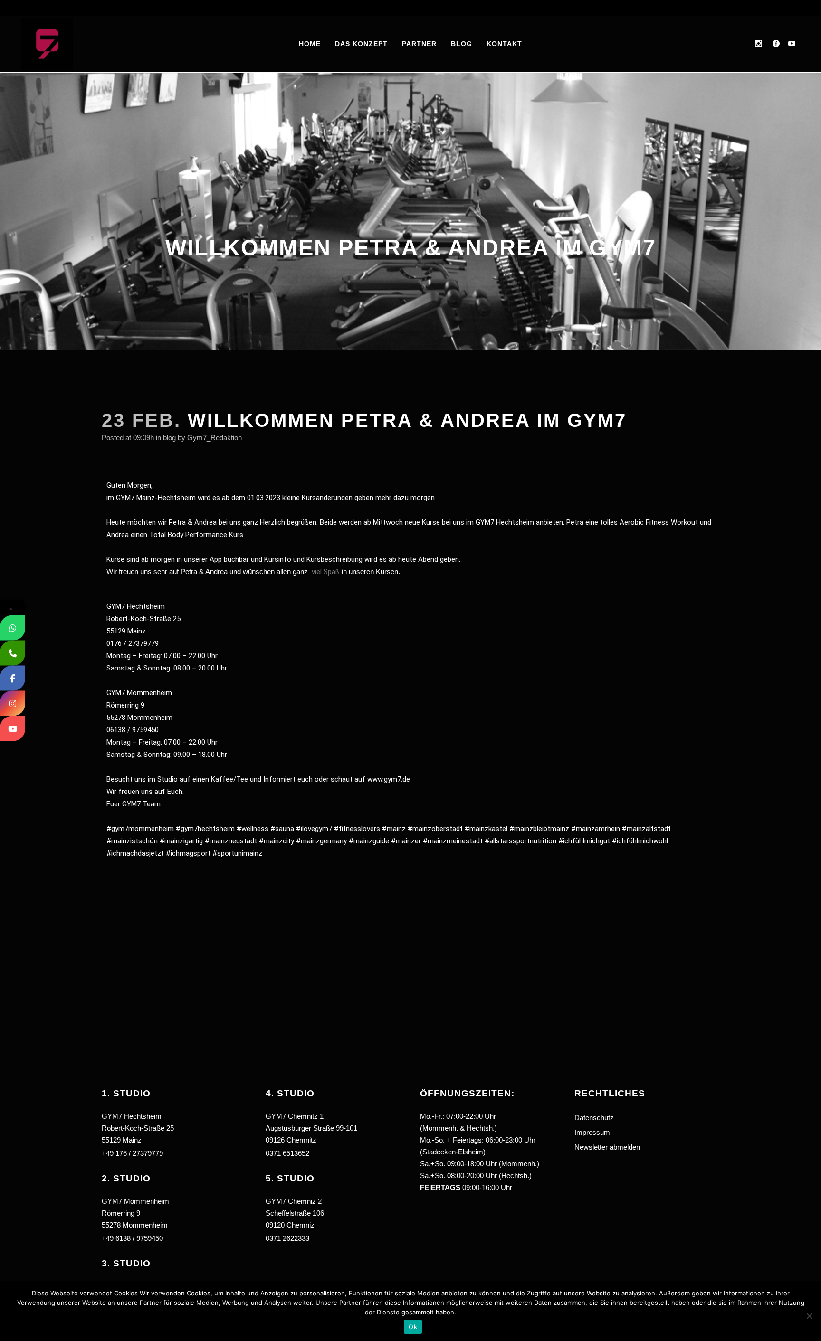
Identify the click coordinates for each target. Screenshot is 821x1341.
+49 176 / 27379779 (132, 1153)
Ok (413, 1327)
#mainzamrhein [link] (595, 828)
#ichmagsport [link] (188, 853)
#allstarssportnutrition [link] (520, 841)
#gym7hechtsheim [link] (205, 828)
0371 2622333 (287, 1238)
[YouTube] (12, 728)
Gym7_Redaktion (214, 438)
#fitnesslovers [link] (357, 828)
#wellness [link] (252, 828)
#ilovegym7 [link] (314, 828)
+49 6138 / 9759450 (132, 1238)
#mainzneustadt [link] (231, 841)
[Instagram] (12, 703)
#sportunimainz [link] (237, 853)
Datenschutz (594, 1118)
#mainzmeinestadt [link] (453, 841)
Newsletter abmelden (607, 1147)
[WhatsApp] (12, 628)
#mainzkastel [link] (486, 828)
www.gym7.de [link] (388, 779)
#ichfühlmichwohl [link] (640, 841)
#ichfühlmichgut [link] (584, 841)
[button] (336, 1203)
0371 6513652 (287, 1153)
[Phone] (12, 653)
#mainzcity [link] (276, 841)
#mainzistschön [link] (132, 841)
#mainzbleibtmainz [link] (539, 828)
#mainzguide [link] (369, 841)
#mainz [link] (394, 828)
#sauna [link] (282, 828)
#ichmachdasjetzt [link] (135, 853)
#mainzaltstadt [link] (646, 828)
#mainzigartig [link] (181, 841)
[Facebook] (12, 678)
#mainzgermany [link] (321, 841)
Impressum (592, 1132)
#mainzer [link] (406, 841)
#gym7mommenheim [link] (140, 828)
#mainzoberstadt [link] (435, 828)
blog (169, 438)
